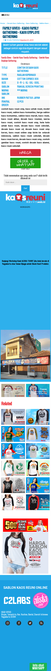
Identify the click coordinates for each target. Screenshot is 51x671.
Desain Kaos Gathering (15, 23)
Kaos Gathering (32, 23)
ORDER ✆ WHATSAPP (25, 163)
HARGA (25, 152)
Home (2, 23)
